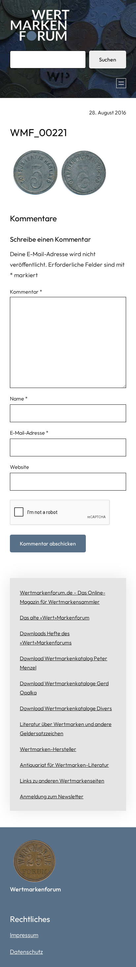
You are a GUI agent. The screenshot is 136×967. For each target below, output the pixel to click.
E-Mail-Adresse (29, 432)
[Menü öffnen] (121, 83)
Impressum (24, 935)
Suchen (107, 59)
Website (19, 467)
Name (19, 398)
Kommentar (26, 291)
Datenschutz (26, 951)
